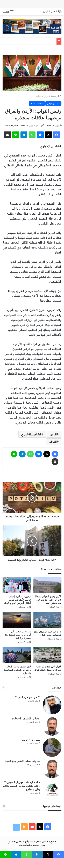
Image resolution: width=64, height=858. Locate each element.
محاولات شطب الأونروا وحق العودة (22, 761)
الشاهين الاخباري (31, 434)
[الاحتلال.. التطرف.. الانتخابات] (52, 726)
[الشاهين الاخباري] (52, 11)
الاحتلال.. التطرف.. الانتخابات (26, 718)
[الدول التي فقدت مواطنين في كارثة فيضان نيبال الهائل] (47, 655)
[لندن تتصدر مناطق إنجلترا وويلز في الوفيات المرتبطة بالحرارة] (17, 655)
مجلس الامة (37, 103)
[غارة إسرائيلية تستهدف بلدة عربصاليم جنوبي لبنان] (47, 620)
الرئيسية (55, 96)
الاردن (53, 434)
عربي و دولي (42, 96)
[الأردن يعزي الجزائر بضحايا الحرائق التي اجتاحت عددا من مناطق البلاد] (47, 585)
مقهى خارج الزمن (31, 740)
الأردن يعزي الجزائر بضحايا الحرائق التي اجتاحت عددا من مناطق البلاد (48, 599)
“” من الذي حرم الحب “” (27, 697)
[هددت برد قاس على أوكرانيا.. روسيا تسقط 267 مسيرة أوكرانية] (17, 620)
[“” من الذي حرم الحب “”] (52, 705)
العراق (53, 441)
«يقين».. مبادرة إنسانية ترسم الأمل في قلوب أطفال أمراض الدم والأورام (17, 599)
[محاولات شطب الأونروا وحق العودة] (52, 768)
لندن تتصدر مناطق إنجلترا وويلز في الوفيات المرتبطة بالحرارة (17, 669)
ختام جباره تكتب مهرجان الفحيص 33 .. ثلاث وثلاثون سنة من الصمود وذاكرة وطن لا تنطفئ (21, 786)
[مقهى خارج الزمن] (52, 747)
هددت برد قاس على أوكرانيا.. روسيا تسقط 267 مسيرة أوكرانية (18, 634)
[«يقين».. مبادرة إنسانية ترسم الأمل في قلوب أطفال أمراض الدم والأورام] (17, 585)
